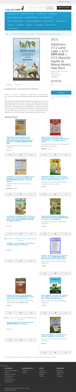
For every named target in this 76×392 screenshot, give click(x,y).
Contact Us (25, 370)
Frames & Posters (50, 25)
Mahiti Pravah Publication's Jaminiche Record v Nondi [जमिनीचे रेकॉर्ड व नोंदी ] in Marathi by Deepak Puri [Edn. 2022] (54, 257)
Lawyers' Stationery (61, 21)
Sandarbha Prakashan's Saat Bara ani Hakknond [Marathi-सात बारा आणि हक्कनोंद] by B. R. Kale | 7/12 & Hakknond (55, 217)
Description (9, 85)
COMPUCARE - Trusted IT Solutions (20, 388)
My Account (60, 370)
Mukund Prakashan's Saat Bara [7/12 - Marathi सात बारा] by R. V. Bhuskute (54, 335)
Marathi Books (53, 14)
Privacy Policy (8, 378)
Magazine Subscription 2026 (15, 17)
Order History (60, 372)
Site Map (24, 372)
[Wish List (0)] (60, 2)
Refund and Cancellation (11, 370)
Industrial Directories (13, 28)
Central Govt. (11, 25)
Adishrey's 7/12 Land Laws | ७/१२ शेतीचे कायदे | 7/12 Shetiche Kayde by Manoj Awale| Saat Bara (36, 34)
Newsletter (59, 376)
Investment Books (48, 21)
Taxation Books (39, 25)
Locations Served (9, 376)
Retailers (41, 374)
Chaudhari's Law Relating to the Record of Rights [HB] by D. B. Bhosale (20, 244)
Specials (41, 376)
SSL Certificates (4, 365)
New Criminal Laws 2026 (27, 14)
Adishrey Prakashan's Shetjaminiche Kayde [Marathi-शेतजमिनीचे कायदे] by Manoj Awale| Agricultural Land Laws (20, 296)
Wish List (59, 374)
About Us (7, 372)
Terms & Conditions (10, 380)
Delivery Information (10, 374)
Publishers (42, 370)
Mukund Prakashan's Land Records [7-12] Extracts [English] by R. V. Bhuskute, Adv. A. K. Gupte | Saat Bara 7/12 (55, 178)
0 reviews (62, 97)
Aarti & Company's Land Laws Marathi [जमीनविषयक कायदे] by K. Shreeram (20, 323)
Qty (52, 84)
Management (20, 25)
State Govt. (29, 25)
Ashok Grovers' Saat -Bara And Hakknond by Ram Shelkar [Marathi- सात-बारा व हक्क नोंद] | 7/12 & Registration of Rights (55, 139)
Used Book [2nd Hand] (31, 17)
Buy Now (61, 92)
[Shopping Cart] (62, 2)
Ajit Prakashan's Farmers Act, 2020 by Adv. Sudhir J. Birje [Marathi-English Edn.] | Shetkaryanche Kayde (54, 296)
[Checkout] (65, 2)
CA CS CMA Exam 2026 (46, 17)
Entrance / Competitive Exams (15, 21)
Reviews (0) (18, 85)
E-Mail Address (8, 381)
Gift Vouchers (42, 372)
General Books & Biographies (33, 21)
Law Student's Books (13, 14)
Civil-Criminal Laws (41, 14)
